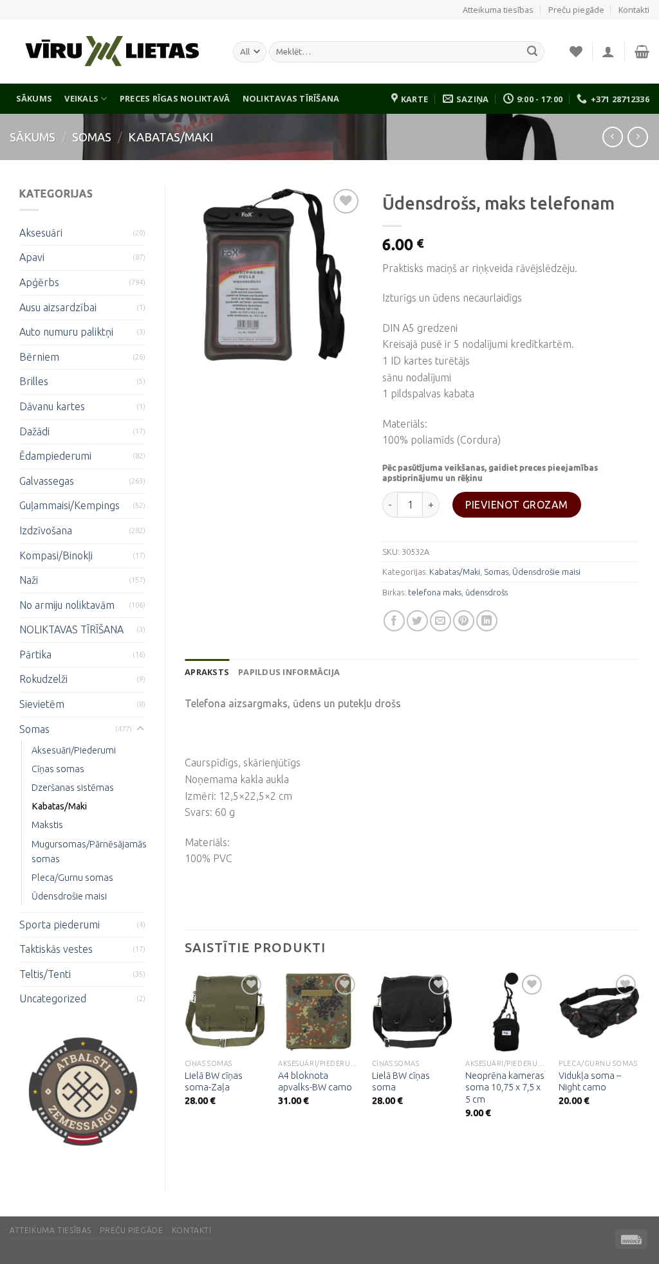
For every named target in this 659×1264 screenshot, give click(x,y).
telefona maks (434, 592)
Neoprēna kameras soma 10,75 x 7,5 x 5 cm (504, 1087)
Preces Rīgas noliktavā (175, 98)
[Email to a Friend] (440, 620)
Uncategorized (52, 998)
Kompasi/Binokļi (56, 555)
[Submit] (532, 52)
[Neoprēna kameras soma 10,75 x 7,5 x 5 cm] (505, 1011)
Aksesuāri (40, 233)
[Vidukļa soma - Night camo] (599, 1011)
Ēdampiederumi (55, 456)
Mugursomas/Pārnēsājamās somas (89, 851)
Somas (91, 137)
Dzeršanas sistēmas (73, 787)
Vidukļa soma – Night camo (590, 1081)
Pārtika (35, 654)
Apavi (31, 257)
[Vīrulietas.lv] (112, 52)
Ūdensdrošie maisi (69, 896)
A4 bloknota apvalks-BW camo (315, 1081)
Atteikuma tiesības (498, 9)
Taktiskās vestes (56, 949)
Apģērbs (39, 282)
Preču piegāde (576, 9)
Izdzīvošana (45, 530)
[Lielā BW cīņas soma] (412, 1011)
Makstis (47, 825)
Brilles (33, 381)
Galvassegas (46, 481)
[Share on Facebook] (394, 620)
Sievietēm (41, 704)
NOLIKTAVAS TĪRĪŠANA (291, 98)
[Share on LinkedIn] (486, 620)
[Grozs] (642, 51)
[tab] (207, 672)
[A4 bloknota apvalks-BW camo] (318, 1011)
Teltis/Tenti (45, 974)
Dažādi (34, 431)
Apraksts (207, 672)
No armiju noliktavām (67, 605)
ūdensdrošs (486, 592)
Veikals (81, 98)
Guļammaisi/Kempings (69, 505)
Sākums (34, 98)
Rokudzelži (43, 679)
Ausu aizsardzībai (58, 307)
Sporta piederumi (59, 924)
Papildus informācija (289, 672)
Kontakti (633, 9)
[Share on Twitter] (417, 620)
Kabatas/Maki (170, 137)
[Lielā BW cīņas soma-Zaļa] (225, 1011)
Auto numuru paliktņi (66, 332)
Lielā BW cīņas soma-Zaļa (214, 1081)
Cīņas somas (58, 769)
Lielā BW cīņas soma (401, 1081)
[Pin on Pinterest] (463, 620)
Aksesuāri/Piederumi (74, 750)
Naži (28, 580)
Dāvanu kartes (52, 406)
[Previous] (185, 1056)
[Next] (639, 1056)
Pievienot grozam (516, 504)
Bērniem (39, 357)
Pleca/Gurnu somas (72, 877)
